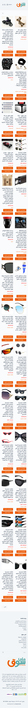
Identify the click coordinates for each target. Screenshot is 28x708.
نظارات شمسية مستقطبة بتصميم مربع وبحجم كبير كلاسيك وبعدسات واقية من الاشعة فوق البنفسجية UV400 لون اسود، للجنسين (21, 408)
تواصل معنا (23, 648)
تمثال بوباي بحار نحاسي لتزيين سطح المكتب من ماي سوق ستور (20, 32)
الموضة (24, 644)
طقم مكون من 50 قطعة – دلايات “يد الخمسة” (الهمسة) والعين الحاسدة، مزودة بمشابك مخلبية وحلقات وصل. (7, 120)
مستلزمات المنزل (22, 641)
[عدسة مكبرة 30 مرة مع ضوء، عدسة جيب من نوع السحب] (20, 180)
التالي (5, 607)
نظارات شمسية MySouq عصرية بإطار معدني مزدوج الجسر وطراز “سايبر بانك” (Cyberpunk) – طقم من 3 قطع (20, 157)
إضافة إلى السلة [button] (21, 52)
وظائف (24, 630)
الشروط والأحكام (22, 626)
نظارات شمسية (23, 165)
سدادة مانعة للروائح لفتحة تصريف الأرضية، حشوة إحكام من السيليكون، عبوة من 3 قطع (7, 234)
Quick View (20, 55)
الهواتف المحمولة (22, 637)
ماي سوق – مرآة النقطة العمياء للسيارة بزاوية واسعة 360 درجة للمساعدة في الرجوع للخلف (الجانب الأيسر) (20, 120)
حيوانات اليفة (23, 91)
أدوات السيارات (23, 128)
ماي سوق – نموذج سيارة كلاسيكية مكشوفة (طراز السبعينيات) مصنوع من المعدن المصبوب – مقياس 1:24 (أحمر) (7, 157)
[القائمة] (3, 4)
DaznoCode (18, 704)
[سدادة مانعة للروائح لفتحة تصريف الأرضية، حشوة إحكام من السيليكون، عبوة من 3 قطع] (7, 222)
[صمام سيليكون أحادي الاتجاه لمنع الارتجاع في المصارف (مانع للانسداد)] (20, 267)
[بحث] (4, 4)
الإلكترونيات (23, 639)
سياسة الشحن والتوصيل (20, 621)
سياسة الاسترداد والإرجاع (20, 623)
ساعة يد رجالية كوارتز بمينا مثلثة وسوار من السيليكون (7, 73)
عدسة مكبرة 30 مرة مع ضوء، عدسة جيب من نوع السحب (21, 190)
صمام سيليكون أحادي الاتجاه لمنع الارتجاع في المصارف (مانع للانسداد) (20, 278)
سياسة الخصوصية (22, 625)
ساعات (12, 80)
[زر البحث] (3, 652)
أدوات (25, 196)
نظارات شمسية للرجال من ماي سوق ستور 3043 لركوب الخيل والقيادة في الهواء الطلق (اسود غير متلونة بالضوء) (7, 493)
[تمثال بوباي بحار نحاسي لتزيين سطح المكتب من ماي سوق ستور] (20, 21)
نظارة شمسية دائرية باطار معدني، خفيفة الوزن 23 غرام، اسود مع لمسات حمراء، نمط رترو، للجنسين (7, 319)
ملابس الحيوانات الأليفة (20, 92)
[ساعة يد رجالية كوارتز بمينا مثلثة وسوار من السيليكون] (7, 64)
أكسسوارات (11, 128)
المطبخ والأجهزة (22, 642)
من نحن (24, 646)
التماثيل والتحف (23, 39)
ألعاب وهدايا (10, 49)
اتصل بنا (24, 628)
